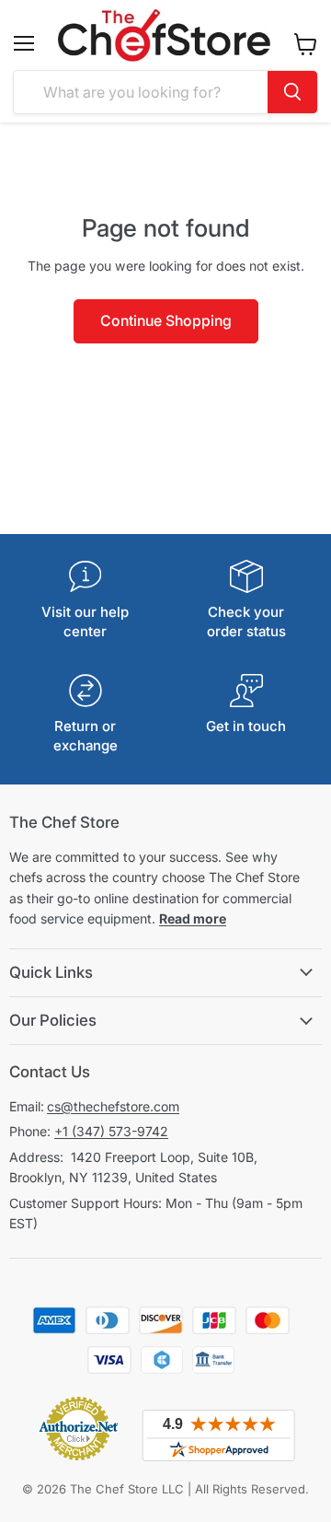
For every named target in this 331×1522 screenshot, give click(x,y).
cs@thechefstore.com (113, 1106)
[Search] (292, 92)
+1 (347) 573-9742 (111, 1131)
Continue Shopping (166, 321)
